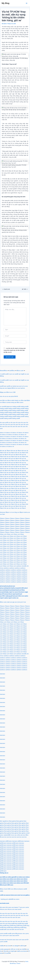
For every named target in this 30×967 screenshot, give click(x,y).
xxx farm (2, 514)
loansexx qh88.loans (6, 841)
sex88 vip (17, 374)
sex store (8, 945)
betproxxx (9, 406)
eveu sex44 (18, 909)
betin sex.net (7, 929)
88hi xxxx (11, 889)
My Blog (5, 3)
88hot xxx (9, 392)
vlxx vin (2, 396)
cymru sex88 (3, 933)
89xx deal (23, 400)
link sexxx (3, 907)
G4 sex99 (7, 953)
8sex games (12, 821)
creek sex (9, 602)
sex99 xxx (9, 386)
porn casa (9, 935)
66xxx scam (20, 370)
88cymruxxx (18, 933)
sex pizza (11, 396)
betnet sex (16, 386)
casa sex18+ (15, 935)
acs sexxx (16, 899)
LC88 (13, 392)
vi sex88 (2, 374)
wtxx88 (24, 566)
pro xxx (12, 374)
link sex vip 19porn (5, 450)
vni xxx (12, 512)
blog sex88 (11, 923)
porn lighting (11, 951)
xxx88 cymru (11, 933)
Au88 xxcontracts (22, 951)
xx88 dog (22, 945)
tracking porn (4, 899)
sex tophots (21, 388)
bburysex (2, 512)
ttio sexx (2, 913)
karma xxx (27, 512)
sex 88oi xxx (3, 400)
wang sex (13, 402)
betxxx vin (3, 432)
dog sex (2, 388)
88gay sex (3, 392)
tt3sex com (3, 534)
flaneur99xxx (3, 370)
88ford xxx (15, 388)
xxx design (15, 945)
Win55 (16, 396)
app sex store (16, 602)
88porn (8, 512)
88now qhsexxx (18, 889)
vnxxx (12, 835)
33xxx (5, 951)
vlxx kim (21, 929)
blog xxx (16, 512)
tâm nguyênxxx (4, 821)
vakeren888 (7, 835)
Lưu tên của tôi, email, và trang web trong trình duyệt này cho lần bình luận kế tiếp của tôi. (15, 350)
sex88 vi (7, 374)
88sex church (4, 889)
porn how (23, 602)
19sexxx (2, 518)
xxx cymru (3, 935)
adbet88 (11, 899)
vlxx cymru (26, 933)
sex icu (21, 386)
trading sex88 (16, 406)
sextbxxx (19, 566)
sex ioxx (23, 835)
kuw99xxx (12, 370)
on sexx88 (3, 406)
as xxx (6, 396)
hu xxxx (25, 386)
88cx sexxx (20, 402)
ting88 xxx (24, 374)
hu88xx (2, 945)
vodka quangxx (4, 949)
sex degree (8, 388)
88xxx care (3, 602)
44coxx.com (3, 909)
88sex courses (6, 402)
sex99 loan (3, 386)
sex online (17, 835)
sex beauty (15, 907)
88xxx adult (11, 400)
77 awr (20, 907)
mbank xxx (17, 400)
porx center (25, 907)
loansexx (2, 674)
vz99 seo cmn (14, 949)
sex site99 (23, 949)
